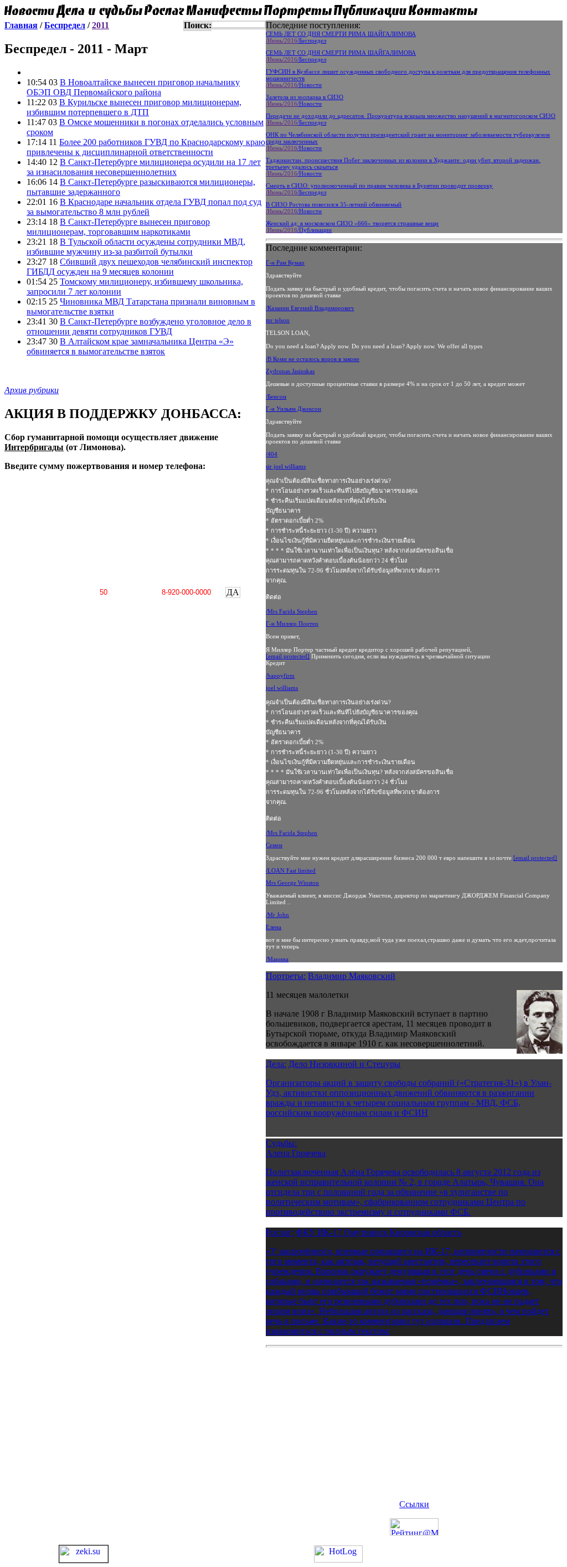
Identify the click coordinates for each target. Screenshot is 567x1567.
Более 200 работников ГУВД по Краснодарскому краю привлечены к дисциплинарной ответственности (146, 147)
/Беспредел (311, 40)
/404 (271, 454)
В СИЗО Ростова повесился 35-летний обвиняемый (333, 204)
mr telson (278, 320)
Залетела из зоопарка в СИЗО (304, 97)
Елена (273, 927)
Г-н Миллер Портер (292, 623)
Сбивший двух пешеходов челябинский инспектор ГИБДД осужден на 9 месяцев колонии (139, 266)
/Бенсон (276, 396)
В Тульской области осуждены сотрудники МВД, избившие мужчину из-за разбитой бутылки (136, 246)
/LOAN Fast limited (291, 870)
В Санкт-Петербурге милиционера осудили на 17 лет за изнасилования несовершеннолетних (144, 167)
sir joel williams (286, 466)
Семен (274, 845)
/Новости (309, 84)
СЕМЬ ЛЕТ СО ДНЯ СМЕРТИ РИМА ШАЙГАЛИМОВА (341, 33)
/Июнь (274, 40)
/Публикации (314, 229)
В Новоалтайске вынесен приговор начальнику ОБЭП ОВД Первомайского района (133, 87)
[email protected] (288, 656)
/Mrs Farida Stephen (291, 611)
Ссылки (414, 1504)
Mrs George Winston (292, 882)
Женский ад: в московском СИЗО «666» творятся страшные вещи (352, 223)
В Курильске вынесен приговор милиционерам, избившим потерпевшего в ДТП (134, 107)
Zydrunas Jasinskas (290, 371)
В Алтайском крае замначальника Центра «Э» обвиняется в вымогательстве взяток (130, 346)
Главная (21, 25)
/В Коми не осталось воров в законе (312, 358)
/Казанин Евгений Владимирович (310, 308)
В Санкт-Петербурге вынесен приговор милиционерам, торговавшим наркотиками (118, 226)
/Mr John (277, 914)
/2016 (289, 40)
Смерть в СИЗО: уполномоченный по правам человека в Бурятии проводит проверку (379, 185)
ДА (232, 592)
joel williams (282, 687)
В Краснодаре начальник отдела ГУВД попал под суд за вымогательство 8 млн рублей (144, 207)
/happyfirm (280, 675)
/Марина (277, 959)
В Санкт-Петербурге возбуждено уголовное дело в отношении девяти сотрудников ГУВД (139, 326)
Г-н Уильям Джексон (293, 408)
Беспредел (64, 25)
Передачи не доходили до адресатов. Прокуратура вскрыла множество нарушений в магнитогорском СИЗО (410, 115)
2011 (100, 25)
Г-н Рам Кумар (285, 262)
